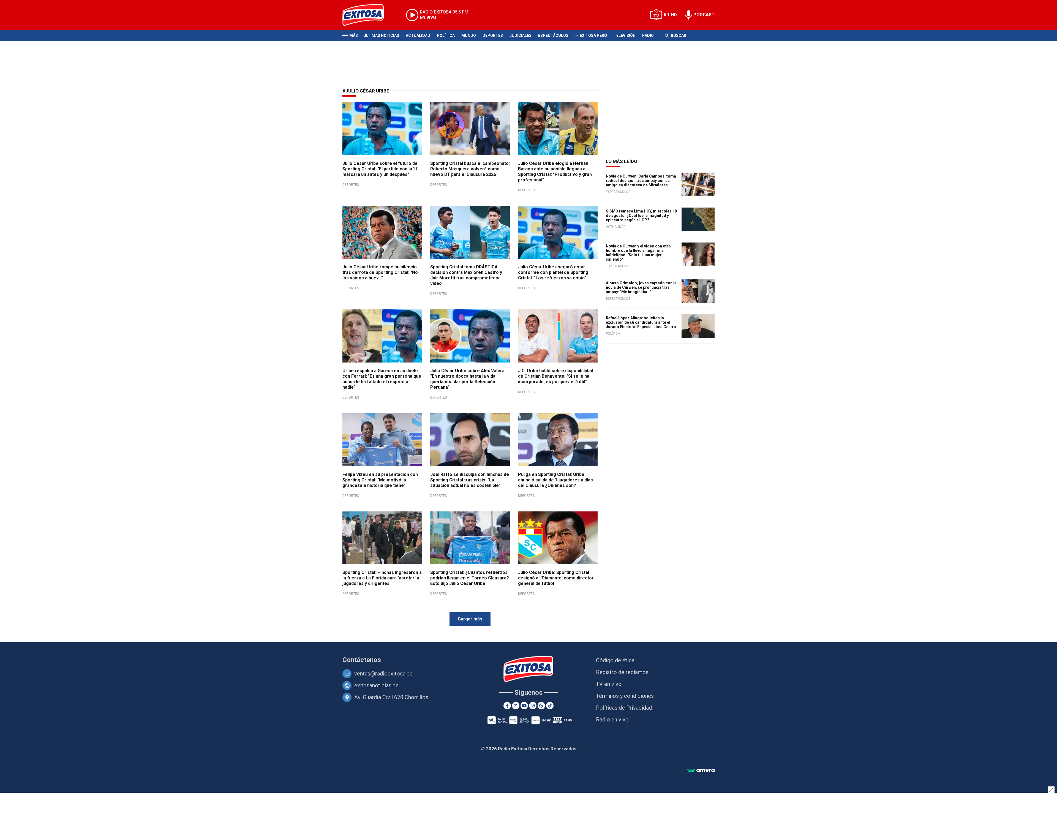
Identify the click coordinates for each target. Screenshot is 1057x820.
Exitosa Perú (593, 35)
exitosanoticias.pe (376, 685)
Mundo (468, 35)
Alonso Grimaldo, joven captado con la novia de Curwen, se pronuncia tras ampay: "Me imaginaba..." (641, 287)
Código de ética (615, 660)
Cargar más (470, 619)
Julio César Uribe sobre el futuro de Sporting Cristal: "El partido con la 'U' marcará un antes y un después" (380, 169)
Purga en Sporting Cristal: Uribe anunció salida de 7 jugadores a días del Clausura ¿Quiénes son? (555, 480)
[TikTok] (550, 705)
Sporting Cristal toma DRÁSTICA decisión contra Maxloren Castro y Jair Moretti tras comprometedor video (466, 275)
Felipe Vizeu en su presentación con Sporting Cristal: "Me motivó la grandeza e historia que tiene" (380, 480)
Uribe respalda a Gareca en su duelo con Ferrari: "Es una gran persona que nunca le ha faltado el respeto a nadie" (381, 379)
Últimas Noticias (381, 35)
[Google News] (541, 705)
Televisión (625, 35)
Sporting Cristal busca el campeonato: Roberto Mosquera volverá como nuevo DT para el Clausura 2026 (470, 169)
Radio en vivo (612, 719)
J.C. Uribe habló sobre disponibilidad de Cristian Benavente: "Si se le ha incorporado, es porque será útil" (555, 376)
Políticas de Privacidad (624, 707)
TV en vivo (609, 684)
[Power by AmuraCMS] (701, 770)
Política (446, 35)
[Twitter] (515, 705)
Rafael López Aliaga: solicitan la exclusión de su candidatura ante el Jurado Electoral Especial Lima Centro (641, 322)
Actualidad (418, 35)
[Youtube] (524, 705)
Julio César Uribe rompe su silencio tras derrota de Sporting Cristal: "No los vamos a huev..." (380, 272)
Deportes (493, 35)
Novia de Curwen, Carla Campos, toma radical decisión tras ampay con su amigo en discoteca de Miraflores (641, 180)
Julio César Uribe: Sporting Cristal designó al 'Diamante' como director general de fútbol (556, 578)
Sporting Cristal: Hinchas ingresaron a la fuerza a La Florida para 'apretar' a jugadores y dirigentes (382, 578)
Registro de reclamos (622, 672)
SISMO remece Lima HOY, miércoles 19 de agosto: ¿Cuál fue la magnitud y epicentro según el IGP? (641, 215)
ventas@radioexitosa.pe (383, 673)
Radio (648, 35)
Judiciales (521, 35)
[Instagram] (532, 705)
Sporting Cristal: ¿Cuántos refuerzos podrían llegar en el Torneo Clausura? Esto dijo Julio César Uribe (469, 578)
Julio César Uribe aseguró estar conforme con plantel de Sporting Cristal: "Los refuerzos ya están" (553, 272)
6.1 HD (670, 14)
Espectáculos (553, 35)
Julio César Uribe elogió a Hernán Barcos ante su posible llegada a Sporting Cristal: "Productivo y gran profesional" (555, 171)
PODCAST (704, 14)
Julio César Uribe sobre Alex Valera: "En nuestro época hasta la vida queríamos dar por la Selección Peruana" (468, 379)
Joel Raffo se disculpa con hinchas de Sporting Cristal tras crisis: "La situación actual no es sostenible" (469, 480)
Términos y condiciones (625, 696)
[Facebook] (507, 705)
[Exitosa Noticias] (367, 15)
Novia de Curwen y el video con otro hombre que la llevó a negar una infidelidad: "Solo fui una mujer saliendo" (638, 252)
